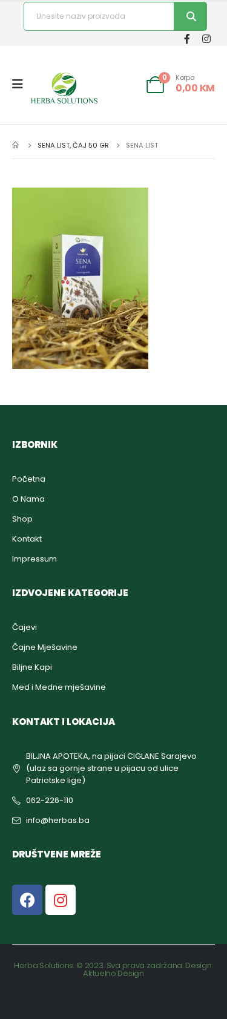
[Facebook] (186, 38)
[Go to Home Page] (16, 145)
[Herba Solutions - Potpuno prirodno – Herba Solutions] (64, 87)
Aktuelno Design (113, 973)
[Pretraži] (190, 16)
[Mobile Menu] (21, 84)
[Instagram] (206, 38)
